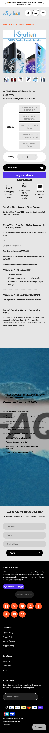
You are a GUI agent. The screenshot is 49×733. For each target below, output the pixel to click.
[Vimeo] (36, 390)
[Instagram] (24, 390)
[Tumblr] (28, 390)
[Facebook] (16, 390)
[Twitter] (12, 390)
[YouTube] (32, 390)
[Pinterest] (20, 390)
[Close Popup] (43, 339)
